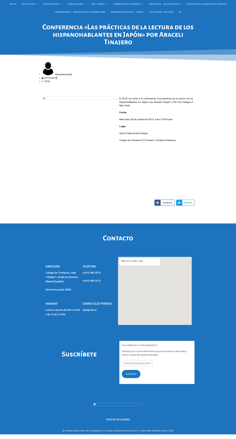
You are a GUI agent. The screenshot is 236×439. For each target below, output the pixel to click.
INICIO (13, 4)
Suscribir (131, 374)
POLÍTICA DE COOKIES (118, 419)
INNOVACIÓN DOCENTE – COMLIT (127, 11)
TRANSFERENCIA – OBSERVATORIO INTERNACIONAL (79, 11)
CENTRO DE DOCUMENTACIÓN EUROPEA (206, 4)
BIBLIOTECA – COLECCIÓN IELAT (165, 4)
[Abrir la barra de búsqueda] (180, 12)
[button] (164, 203)
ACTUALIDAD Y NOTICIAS (161, 11)
